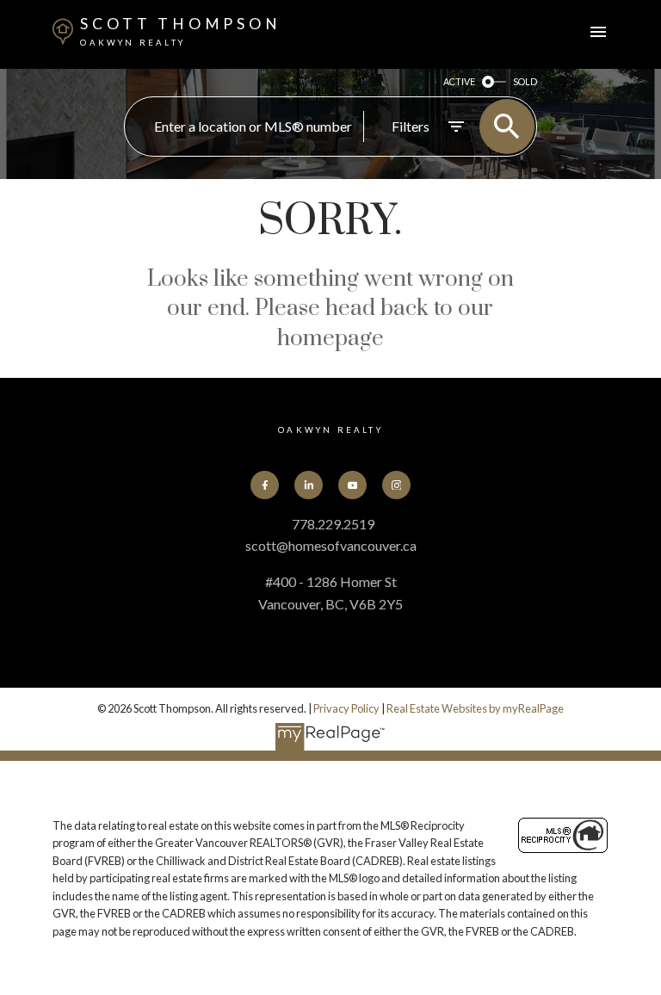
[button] (264, 485)
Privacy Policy (346, 708)
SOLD (525, 81)
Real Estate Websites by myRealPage (475, 708)
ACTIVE (459, 81)
